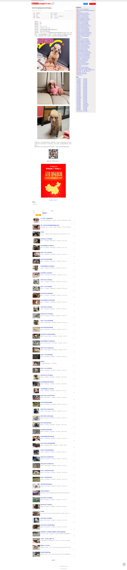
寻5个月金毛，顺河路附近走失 (47, 218)
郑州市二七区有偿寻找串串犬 (46, 477)
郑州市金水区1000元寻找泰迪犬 (47, 375)
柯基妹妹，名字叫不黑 (45, 545)
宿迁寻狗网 (79, 99)
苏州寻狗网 (79, 93)
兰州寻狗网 (85, 108)
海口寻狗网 (79, 92)
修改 (67, 10)
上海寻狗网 (85, 78)
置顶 (74, 10)
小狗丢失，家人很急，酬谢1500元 (47, 538)
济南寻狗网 (85, 99)
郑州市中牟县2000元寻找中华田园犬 (48, 395)
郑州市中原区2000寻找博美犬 (46, 518)
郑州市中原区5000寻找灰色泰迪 (47, 416)
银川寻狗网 (79, 109)
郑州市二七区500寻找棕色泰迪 (47, 354)
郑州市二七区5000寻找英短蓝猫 (47, 320)
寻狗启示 (42, 232)
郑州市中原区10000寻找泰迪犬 (47, 497)
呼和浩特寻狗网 (86, 104)
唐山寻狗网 (79, 107)
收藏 (71, 10)
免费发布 (93, 3)
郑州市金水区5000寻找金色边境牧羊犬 (48, 334)
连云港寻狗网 (79, 97)
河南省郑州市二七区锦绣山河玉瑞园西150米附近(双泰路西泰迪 (53, 531)
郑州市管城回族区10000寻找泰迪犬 (47, 266)
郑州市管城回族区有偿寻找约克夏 (47, 436)
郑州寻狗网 (85, 107)
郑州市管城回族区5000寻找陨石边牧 (48, 341)
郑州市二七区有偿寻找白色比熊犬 (47, 470)
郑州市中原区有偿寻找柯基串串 (47, 327)
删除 (69, 10)
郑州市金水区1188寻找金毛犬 (46, 504)
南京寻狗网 (85, 92)
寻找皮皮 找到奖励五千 (45, 491)
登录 (95, 0)
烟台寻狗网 (85, 101)
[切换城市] (52, 4)
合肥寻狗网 (79, 86)
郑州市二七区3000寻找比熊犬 (46, 368)
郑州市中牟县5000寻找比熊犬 (46, 279)
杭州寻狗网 (85, 83)
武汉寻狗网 (85, 86)
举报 (65, 10)
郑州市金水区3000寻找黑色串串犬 (47, 456)
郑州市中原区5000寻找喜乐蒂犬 (47, 293)
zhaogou (55, 14)
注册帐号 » (52, 210)
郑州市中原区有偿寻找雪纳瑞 (46, 402)
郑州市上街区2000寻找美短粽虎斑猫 (48, 443)
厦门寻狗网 (85, 88)
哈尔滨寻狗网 (85, 103)
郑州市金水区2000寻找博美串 (46, 238)
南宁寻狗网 (79, 91)
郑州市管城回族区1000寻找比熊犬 (47, 388)
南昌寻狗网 (85, 87)
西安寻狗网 (79, 108)
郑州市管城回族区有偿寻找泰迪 (83, 18)
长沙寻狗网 (79, 87)
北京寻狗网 (79, 78)
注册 (92, 0)
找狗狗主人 (43, 361)
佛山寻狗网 (85, 82)
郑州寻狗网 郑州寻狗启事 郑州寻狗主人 (37, 0)
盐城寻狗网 (79, 98)
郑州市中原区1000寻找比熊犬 (46, 307)
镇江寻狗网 (85, 98)
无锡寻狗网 (85, 93)
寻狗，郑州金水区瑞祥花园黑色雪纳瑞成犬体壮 (50, 225)
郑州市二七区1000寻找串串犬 (46, 252)
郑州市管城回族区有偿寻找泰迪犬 (47, 381)
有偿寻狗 (42, 511)
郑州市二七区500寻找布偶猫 (46, 286)
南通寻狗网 (85, 96)
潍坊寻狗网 (79, 102)
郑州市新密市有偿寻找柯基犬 (46, 429)
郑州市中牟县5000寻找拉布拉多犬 (47, 347)
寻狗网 (124, 566)
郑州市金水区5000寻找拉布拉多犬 (47, 463)
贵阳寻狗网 (85, 91)
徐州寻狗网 (79, 96)
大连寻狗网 (79, 103)
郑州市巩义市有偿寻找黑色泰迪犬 (47, 450)
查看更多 (53, 560)
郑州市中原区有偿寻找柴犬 (46, 422)
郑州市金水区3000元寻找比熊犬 (47, 313)
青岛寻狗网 (79, 101)
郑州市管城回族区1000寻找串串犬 (47, 245)
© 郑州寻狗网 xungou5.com (63, 566)
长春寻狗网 (79, 104)
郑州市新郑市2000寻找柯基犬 (46, 272)
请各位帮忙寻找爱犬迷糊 (45, 552)
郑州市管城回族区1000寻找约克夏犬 (48, 300)
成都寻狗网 (79, 81)
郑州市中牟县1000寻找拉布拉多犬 (47, 409)
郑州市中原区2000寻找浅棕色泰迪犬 (48, 525)
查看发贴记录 (56, 17)
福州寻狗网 (79, 88)
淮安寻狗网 (85, 97)
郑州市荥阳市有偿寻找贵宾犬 (46, 484)
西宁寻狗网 (85, 109)
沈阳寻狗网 (85, 102)
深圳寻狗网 (79, 82)
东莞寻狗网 (79, 83)
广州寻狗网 (85, 81)
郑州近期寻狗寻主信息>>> (53, 200)
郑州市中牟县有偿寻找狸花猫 (46, 259)
